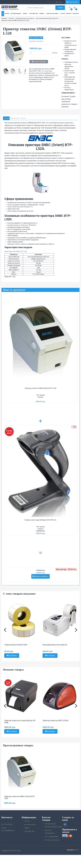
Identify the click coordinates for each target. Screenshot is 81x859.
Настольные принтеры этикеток (46, 18)
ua (49, 2)
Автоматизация (16, 13)
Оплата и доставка (52, 13)
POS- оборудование (51, 836)
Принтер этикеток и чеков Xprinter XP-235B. (20, 721)
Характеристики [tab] (14, 118)
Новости (68, 13)
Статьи (62, 13)
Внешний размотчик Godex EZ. (55, 645)
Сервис (41, 13)
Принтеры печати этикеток (25, 18)
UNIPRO (25, 13)
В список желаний (40, 61)
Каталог (7, 13)
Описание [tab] (6, 118)
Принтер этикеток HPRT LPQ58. (56, 720)
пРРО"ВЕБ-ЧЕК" (33, 13)
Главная (4, 18)
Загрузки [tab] (23, 118)
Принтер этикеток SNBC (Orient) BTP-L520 (40, 388)
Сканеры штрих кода (52, 840)
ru (53, 2)
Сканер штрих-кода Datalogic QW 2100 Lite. (40, 520)
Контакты (76, 13)
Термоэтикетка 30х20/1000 (15, 645)
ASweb (76, 850)
